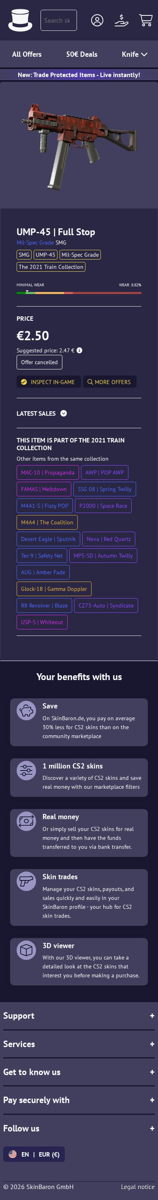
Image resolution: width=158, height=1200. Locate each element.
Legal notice (138, 1187)
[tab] (79, 415)
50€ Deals (82, 54)
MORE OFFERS (111, 382)
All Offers (27, 54)
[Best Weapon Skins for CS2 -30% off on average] (20, 20)
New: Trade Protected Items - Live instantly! (79, 75)
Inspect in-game (53, 382)
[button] (97, 20)
